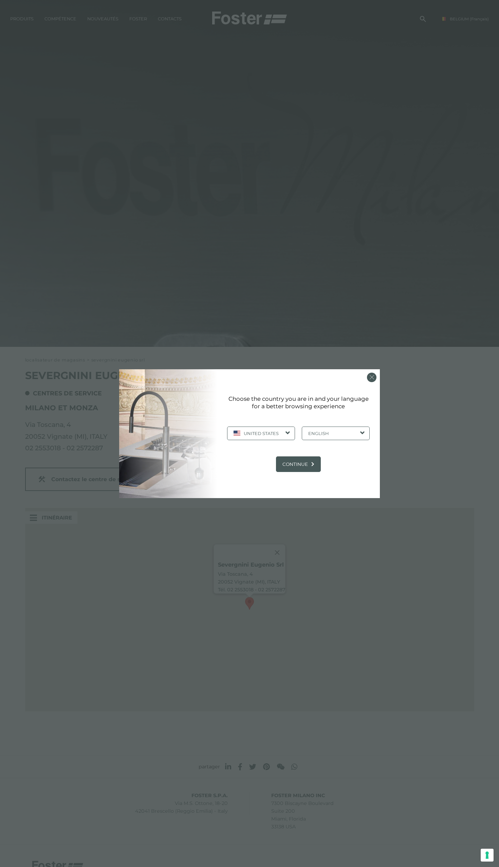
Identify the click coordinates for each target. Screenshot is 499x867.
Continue (295, 464)
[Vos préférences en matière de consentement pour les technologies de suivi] (487, 855)
